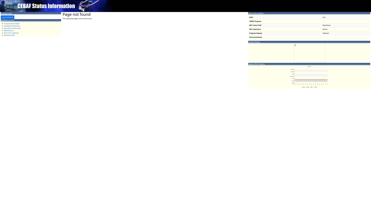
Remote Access (9, 35)
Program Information (12, 24)
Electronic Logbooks (11, 33)
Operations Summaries (12, 28)
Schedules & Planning (12, 26)
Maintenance (8, 31)
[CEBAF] (56, 6)
